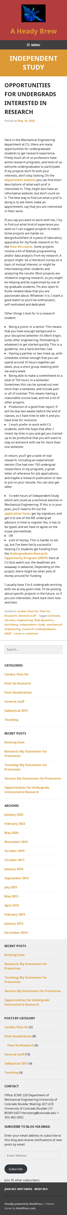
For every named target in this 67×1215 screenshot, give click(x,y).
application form (17, 513)
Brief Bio (41, 1189)
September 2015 (16, 878)
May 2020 (11, 833)
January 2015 (13, 923)
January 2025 (13, 815)
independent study (32, 624)
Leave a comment (26, 633)
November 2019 (16, 842)
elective (9, 620)
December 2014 (15, 933)
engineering (25, 620)
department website (20, 180)
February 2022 (14, 824)
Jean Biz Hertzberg (18, 1189)
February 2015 (14, 914)
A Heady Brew (33, 31)
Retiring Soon (14, 742)
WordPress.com (25, 1208)
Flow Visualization (18, 692)
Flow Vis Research (17, 683)
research (28, 629)
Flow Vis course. (22, 247)
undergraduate (45, 629)
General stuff (27, 615)
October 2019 (14, 851)
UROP (8, 633)
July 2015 (10, 887)
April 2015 (11, 905)
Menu (35, 45)
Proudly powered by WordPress (23, 1204)
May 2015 (11, 896)
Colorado (54, 615)
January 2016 (13, 869)
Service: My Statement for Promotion (32, 778)
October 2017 (14, 860)
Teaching (11, 720)
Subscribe (16, 1169)
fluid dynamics (44, 620)
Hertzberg (11, 624)
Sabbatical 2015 (16, 711)
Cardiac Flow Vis (27, 611)
